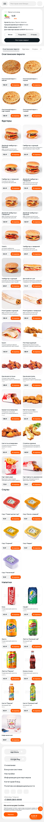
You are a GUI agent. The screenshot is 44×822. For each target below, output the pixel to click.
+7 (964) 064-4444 (13, 799)
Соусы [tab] (35, 49)
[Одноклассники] (19, 792)
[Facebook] (13, 792)
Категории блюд (12, 782)
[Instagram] (26, 792)
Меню (10, 34)
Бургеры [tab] (25, 49)
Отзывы (34, 34)
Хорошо (11, 814)
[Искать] (34, 3)
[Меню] (5, 3)
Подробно (22, 34)
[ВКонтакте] (6, 792)
